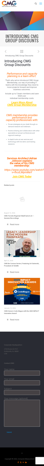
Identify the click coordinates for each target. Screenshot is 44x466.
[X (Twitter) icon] (21, 462)
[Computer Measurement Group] (9, 4)
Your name (9, 369)
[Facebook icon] (18, 462)
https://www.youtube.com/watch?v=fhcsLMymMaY (24, 171)
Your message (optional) (16, 398)
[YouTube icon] (23, 462)
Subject (8, 388)
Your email (9, 379)
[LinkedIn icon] (26, 462)
